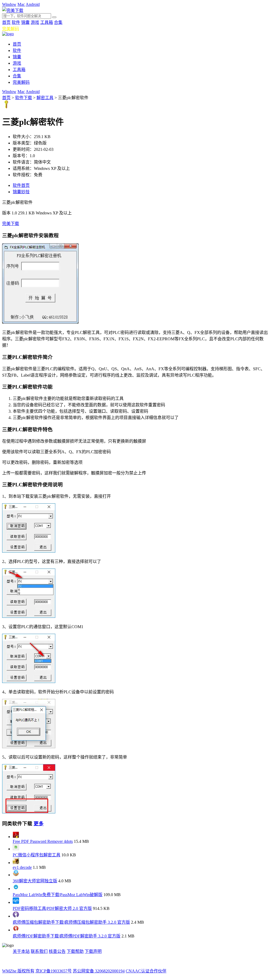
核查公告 (57, 951)
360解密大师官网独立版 (35, 881)
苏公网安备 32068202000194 (99, 971)
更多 (39, 823)
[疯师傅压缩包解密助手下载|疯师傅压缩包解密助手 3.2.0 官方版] (16, 916)
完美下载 (10, 223)
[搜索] (54, 17)
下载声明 (93, 951)
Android (33, 4)
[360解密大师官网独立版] (16, 875)
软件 (16, 22)
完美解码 (10, 29)
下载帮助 (75, 951)
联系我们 (39, 951)
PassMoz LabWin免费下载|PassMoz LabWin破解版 (57, 894)
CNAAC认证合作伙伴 (146, 971)
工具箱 (46, 22)
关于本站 (21, 951)
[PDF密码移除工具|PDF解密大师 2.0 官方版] (16, 902)
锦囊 (25, 22)
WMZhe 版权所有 (18, 971)
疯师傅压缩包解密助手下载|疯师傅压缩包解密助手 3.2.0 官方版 (71, 922)
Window (9, 4)
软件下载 (23, 97)
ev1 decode (22, 867)
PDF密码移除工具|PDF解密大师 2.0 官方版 (52, 908)
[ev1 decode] (16, 862)
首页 (6, 22)
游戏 (35, 22)
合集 (58, 22)
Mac (21, 4)
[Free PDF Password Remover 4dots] (16, 836)
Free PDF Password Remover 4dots (43, 841)
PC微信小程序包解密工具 (36, 855)
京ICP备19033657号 (53, 971)
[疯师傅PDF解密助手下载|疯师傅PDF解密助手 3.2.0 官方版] (16, 930)
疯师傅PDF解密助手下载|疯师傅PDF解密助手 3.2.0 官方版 (66, 936)
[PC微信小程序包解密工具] (16, 849)
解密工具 (45, 97)
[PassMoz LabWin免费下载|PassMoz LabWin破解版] (16, 888)
